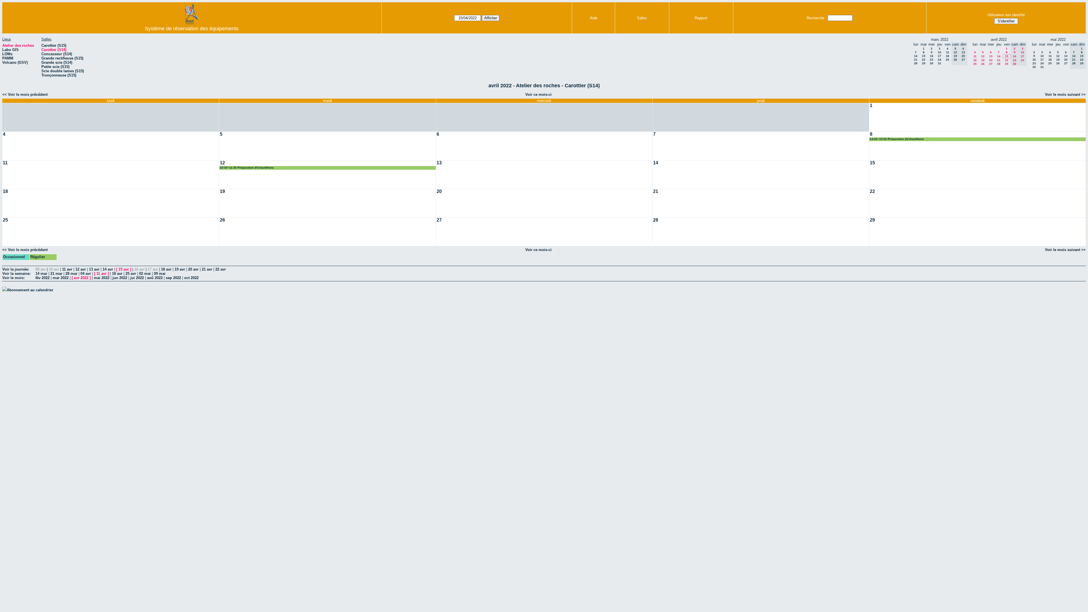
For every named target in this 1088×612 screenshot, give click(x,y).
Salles (642, 18)
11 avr (67, 269)
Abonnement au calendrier (30, 290)
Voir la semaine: (16, 273)
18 (947, 56)
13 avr (94, 269)
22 (923, 59)
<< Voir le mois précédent (25, 94)
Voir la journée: (15, 269)
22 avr (220, 269)
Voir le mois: (13, 278)
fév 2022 (42, 278)
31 (939, 63)
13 (991, 56)
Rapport (701, 18)
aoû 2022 (155, 278)
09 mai (159, 273)
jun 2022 (119, 278)
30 (931, 63)
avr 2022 (81, 278)
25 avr (131, 273)
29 (923, 63)
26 (983, 63)
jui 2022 (137, 278)
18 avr (166, 269)
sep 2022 (173, 278)
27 (991, 63)
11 (947, 52)
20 (991, 60)
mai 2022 (101, 278)
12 (983, 56)
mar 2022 (61, 278)
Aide (593, 18)
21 (915, 59)
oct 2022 (191, 278)
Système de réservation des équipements (192, 28)
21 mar (56, 273)
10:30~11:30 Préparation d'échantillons (247, 167)
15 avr (123, 269)
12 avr (80, 269)
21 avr (207, 269)
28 (915, 63)
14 (915, 56)
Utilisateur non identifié (1006, 15)
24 (939, 59)
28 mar (71, 273)
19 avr (180, 269)
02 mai (145, 273)
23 (931, 59)
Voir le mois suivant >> (1065, 94)
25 (947, 59)
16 (931, 56)
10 (939, 52)
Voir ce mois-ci (538, 94)
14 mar (41, 273)
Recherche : (816, 18)
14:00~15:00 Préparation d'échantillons (897, 139)
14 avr (108, 269)
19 (983, 60)
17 (939, 56)
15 (923, 56)
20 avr (193, 269)
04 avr (85, 273)
